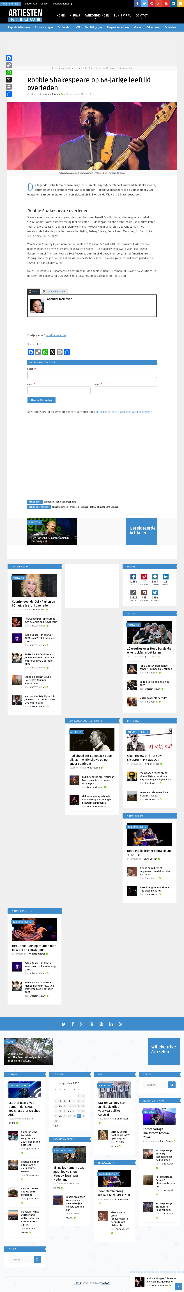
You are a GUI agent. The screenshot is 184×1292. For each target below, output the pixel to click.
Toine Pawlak (166, 1141)
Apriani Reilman (52, 94)
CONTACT (141, 15)
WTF (78, 27)
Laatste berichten (56, 291)
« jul (55, 1125)
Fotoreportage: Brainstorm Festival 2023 (164, 1206)
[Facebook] (8, 58)
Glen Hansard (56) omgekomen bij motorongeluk (50, 540)
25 (60, 1115)
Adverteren (153, 27)
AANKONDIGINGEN (97, 15)
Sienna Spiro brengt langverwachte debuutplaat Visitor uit (156, 871)
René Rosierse (152, 783)
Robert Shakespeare (66, 502)
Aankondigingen (69, 68)
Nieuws (84, 507)
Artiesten (170, 27)
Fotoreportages (44, 27)
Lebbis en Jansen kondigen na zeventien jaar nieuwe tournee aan (75, 1203)
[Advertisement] (92, 460)
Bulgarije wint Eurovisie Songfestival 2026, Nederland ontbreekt (30, 1139)
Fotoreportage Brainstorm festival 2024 (156, 1133)
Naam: (31, 384)
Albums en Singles (138, 732)
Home (54, 68)
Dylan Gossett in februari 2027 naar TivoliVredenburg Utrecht (40, 638)
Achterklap (64, 27)
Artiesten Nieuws (39, 534)
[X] (8, 79)
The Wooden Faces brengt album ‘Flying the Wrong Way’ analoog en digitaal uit (155, 776)
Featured (149, 1112)
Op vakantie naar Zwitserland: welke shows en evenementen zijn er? (30, 1218)
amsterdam (31, 3)
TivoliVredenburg (62, 3)
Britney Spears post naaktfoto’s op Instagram (120, 1135)
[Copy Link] (8, 65)
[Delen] (8, 94)
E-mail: (98, 384)
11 (60, 1105)
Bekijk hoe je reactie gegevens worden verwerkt (123, 412)
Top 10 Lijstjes (93, 27)
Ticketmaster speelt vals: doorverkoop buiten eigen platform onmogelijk (97, 799)
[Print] (8, 86)
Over (35, 291)
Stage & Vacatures (118, 27)
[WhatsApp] (8, 72)
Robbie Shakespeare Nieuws (104, 507)
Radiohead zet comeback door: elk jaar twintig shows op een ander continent (91, 760)
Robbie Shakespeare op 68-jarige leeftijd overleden (106, 68)
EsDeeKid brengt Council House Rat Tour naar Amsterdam (38, 680)
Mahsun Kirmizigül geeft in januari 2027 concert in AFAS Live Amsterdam (41, 699)
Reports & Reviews (19, 27)
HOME (61, 15)
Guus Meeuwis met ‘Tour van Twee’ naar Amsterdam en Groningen (98, 780)
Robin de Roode (151, 764)
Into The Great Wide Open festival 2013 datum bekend (27, 1059)
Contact (105, 1282)
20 (69, 1110)
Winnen (138, 27)
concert (45, 3)
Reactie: (31, 368)
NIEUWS (74, 15)
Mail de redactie (56, 335)
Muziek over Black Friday (153, 698)
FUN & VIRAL (122, 15)
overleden (49, 502)
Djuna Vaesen (150, 657)
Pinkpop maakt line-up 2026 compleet (29, 1191)
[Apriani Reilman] (37, 312)
